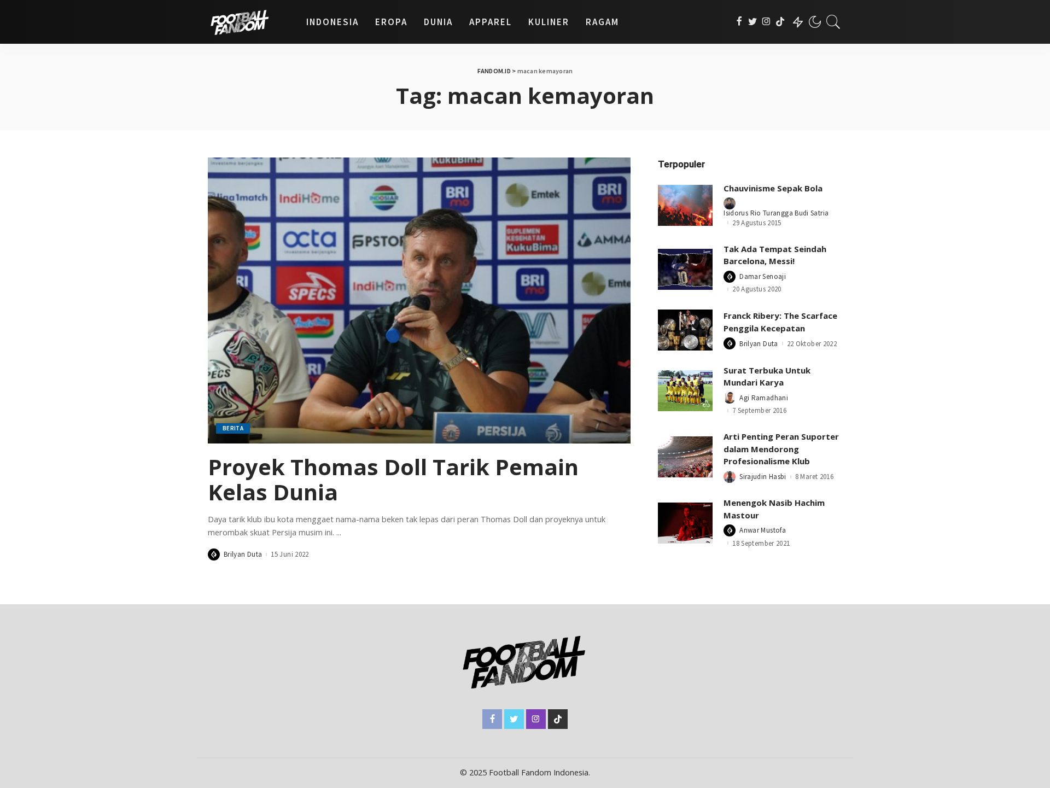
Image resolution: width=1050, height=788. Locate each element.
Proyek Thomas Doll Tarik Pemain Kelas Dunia (393, 479)
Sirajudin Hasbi (762, 476)
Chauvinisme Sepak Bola (773, 188)
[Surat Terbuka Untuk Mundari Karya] (685, 390)
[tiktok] (780, 22)
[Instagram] (766, 22)
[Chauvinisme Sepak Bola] (685, 205)
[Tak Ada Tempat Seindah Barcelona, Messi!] (685, 269)
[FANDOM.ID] (249, 21)
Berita (233, 428)
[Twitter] (753, 22)
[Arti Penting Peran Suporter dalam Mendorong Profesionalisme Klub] (685, 456)
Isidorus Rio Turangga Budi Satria (776, 213)
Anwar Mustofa (762, 530)
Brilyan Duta (243, 554)
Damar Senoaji (762, 276)
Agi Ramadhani (763, 397)
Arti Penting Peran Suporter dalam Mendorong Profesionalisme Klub (781, 448)
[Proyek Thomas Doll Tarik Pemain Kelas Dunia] (419, 300)
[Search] (833, 22)
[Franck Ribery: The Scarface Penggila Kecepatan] (685, 330)
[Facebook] (739, 22)
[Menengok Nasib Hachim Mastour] (685, 523)
